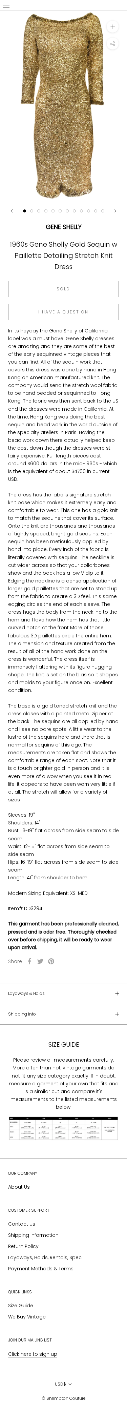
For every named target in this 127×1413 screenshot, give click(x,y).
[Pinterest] (51, 961)
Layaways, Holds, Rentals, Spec (45, 1257)
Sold (63, 289)
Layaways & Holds (26, 993)
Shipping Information (33, 1235)
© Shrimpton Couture (64, 1398)
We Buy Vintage (27, 1316)
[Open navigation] (6, 5)
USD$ (60, 1384)
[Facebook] (29, 961)
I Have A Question (63, 312)
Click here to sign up (32, 1354)
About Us (19, 1187)
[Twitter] (40, 961)
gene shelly (64, 227)
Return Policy (23, 1246)
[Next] (115, 210)
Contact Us (21, 1224)
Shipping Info (22, 1014)
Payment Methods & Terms (40, 1268)
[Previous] (12, 210)
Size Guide (20, 1305)
